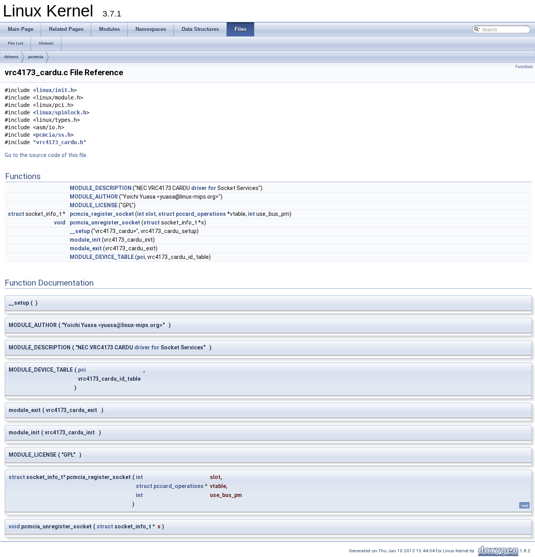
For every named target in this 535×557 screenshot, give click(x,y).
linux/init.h (55, 90)
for (212, 188)
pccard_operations (201, 214)
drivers (11, 56)
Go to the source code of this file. (46, 155)
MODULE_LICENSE (93, 205)
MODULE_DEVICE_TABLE (102, 257)
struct (16, 214)
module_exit (86, 248)
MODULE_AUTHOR (94, 197)
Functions (524, 66)
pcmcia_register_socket (102, 214)
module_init (85, 240)
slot (150, 214)
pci (141, 257)
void (59, 222)
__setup (80, 231)
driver (199, 188)
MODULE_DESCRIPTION (101, 188)
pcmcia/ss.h (53, 135)
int (140, 214)
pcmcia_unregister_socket (105, 222)
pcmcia (35, 56)
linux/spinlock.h (61, 112)
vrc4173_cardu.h (59, 142)
